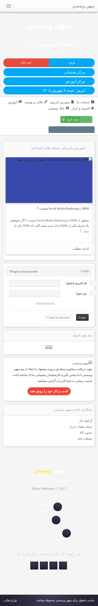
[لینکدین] (74, 130)
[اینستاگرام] (91, 130)
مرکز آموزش (75, 81)
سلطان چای (84, 438)
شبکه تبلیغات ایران (80, 426)
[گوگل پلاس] (58, 130)
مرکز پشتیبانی (74, 72)
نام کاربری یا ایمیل (76, 283)
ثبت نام (26, 62)
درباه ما (43, 480)
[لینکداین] (44, 566)
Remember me (45, 303)
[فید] (52, 130)
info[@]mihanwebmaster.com (43, 533)
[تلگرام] (85, 130)
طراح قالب (10, 600)
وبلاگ (54, 480)
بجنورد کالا (86, 432)
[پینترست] (80, 130)
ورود (72, 62)
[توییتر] (69, 130)
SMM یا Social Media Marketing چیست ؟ (63, 208)
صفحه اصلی (69, 480)
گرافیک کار (85, 420)
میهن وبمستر (83, 6)
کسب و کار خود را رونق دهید (49, 391)
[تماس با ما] (82, 363)
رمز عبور (82, 293)
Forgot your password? (23, 271)
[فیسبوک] (63, 130)
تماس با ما (28, 480)
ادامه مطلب (80, 248)
